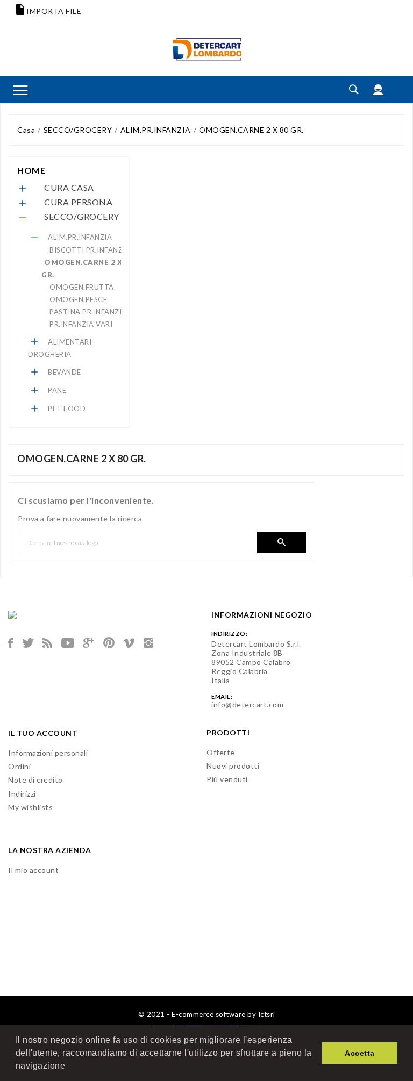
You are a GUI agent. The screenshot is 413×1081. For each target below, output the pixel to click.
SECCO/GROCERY (81, 216)
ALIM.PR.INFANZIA (80, 237)
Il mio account (33, 870)
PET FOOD (67, 408)
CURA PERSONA (78, 202)
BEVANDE (64, 372)
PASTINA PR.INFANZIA (88, 311)
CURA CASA (69, 187)
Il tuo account (42, 733)
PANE (57, 390)
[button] (69, 1067)
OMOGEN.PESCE (78, 299)
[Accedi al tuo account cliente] (378, 89)
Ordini (19, 766)
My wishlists (30, 807)
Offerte (220, 752)
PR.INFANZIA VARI (80, 324)
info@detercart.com (247, 704)
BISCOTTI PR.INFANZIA (89, 250)
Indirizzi (22, 793)
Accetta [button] (360, 1053)
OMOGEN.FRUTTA (81, 287)
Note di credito (35, 779)
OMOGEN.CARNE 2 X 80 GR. (87, 268)
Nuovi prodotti (232, 765)
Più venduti (227, 779)
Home (31, 170)
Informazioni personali (48, 752)
